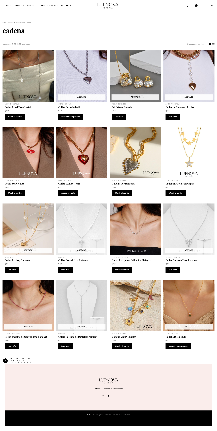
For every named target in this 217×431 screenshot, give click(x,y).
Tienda (18, 5)
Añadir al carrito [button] (15, 116)
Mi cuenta (66, 5)
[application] (23, 6)
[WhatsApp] (114, 395)
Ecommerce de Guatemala (121, 415)
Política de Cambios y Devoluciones (108, 388)
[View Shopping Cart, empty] (196, 5)
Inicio (9, 5)
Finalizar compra (49, 5)
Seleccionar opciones (70, 116)
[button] (187, 5)
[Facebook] (108, 395)
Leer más (119, 116)
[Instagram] (102, 395)
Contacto (32, 5)
